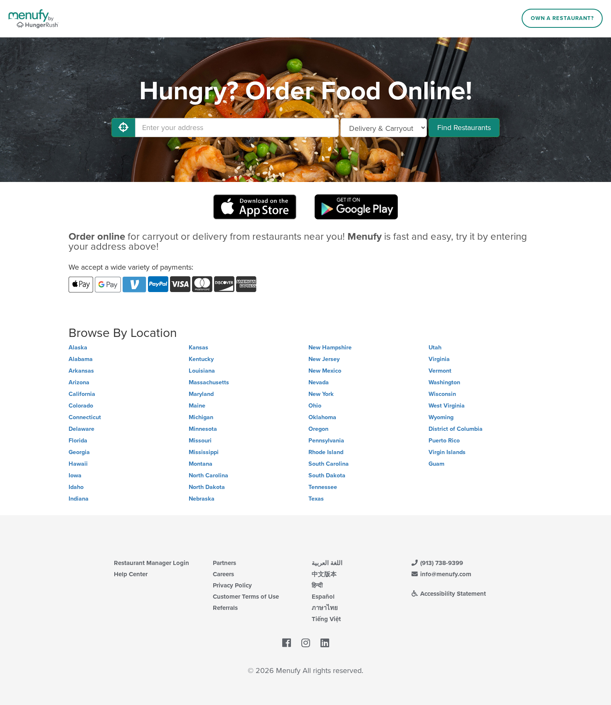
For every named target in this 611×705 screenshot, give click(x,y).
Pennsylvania (326, 440)
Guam (436, 463)
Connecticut (85, 417)
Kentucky (201, 359)
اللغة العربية (327, 563)
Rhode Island (325, 452)
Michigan (201, 417)
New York (321, 394)
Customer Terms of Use (246, 596)
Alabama (81, 359)
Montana (200, 463)
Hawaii (78, 463)
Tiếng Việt (326, 619)
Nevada (318, 382)
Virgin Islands (447, 452)
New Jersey (324, 359)
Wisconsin (442, 394)
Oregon (318, 428)
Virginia (439, 359)
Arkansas (81, 370)
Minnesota (203, 428)
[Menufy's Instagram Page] (305, 643)
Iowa (75, 475)
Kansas (198, 347)
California (82, 394)
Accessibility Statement (452, 593)
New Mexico (324, 370)
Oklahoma (322, 417)
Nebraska (201, 498)
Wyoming (441, 417)
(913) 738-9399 (441, 563)
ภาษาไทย (325, 608)
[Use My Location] (123, 127)
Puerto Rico (444, 440)
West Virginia (447, 405)
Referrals (225, 608)
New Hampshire (330, 347)
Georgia (79, 452)
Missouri (200, 440)
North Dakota (207, 487)
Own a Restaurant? (562, 18)
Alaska (78, 347)
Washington (444, 382)
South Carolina (328, 463)
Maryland (201, 394)
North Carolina (208, 475)
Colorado (81, 405)
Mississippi (204, 452)
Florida (78, 440)
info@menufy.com (445, 574)
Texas (316, 498)
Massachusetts (209, 382)
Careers (223, 574)
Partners (224, 563)
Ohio (314, 405)
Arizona (79, 382)
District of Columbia (456, 428)
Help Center (131, 574)
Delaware (81, 428)
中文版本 (324, 574)
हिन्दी (317, 585)
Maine (197, 405)
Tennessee (322, 487)
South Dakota (326, 475)
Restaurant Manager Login (151, 563)
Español (323, 596)
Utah (435, 347)
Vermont (440, 370)
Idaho (76, 487)
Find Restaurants (464, 127)
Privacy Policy (232, 585)
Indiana (79, 498)
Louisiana (202, 370)
